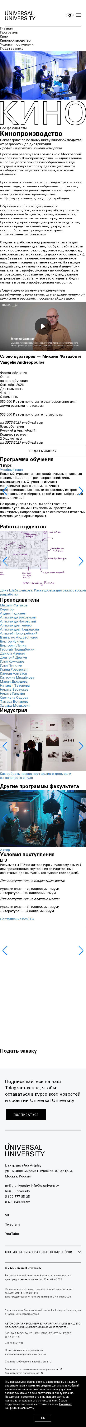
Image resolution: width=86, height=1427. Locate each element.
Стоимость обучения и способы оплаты (28, 1362)
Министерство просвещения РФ (24, 1373)
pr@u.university (17, 1186)
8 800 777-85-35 (17, 1197)
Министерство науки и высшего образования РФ (33, 1369)
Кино (4, 36)
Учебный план (11, 470)
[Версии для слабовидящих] (70, 15)
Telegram (12, 1224)
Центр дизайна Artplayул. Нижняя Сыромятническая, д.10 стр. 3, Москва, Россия (39, 1171)
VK (7, 1215)
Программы (9, 32)
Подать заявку (11, 48)
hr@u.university (17, 1191)
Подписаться (26, 1114)
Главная (6, 28)
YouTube (12, 1234)
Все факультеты (13, 128)
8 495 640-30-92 (17, 1202)
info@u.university (45, 1186)
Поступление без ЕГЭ (17, 919)
